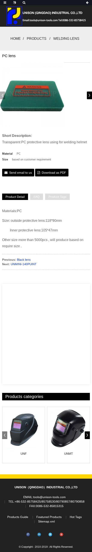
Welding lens (66, 38)
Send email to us (20, 172)
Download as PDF (54, 172)
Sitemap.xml (46, 521)
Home (15, 38)
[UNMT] (68, 428)
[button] (89, 95)
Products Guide (17, 517)
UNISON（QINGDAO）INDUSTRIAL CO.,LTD (46, 487)
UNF (24, 453)
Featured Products (49, 517)
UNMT (68, 453)
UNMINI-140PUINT (24, 264)
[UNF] (23, 428)
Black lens (24, 259)
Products (36, 38)
